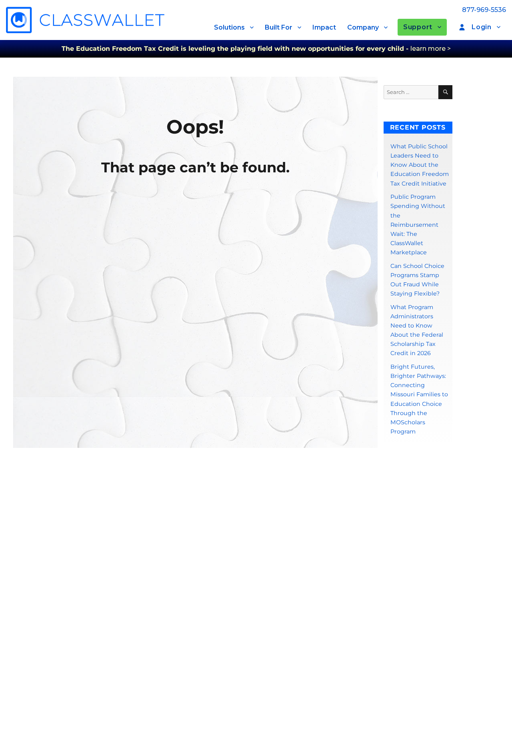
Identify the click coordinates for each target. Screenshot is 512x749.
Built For (278, 27)
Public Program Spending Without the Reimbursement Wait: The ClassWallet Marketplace (417, 224)
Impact (324, 27)
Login (482, 27)
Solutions (229, 27)
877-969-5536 (484, 10)
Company (363, 27)
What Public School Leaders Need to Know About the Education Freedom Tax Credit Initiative (419, 165)
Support (417, 27)
